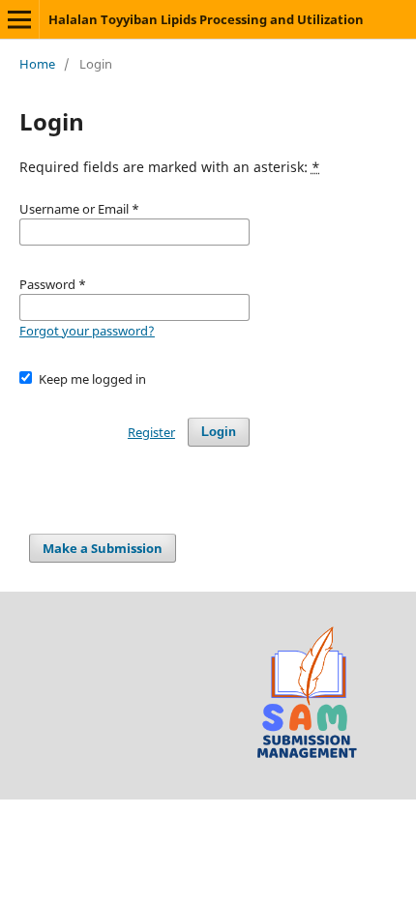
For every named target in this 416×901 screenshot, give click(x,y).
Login (218, 431)
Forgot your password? (87, 330)
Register (151, 432)
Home (37, 64)
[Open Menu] (19, 19)
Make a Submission (103, 548)
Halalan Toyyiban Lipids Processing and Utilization (206, 19)
